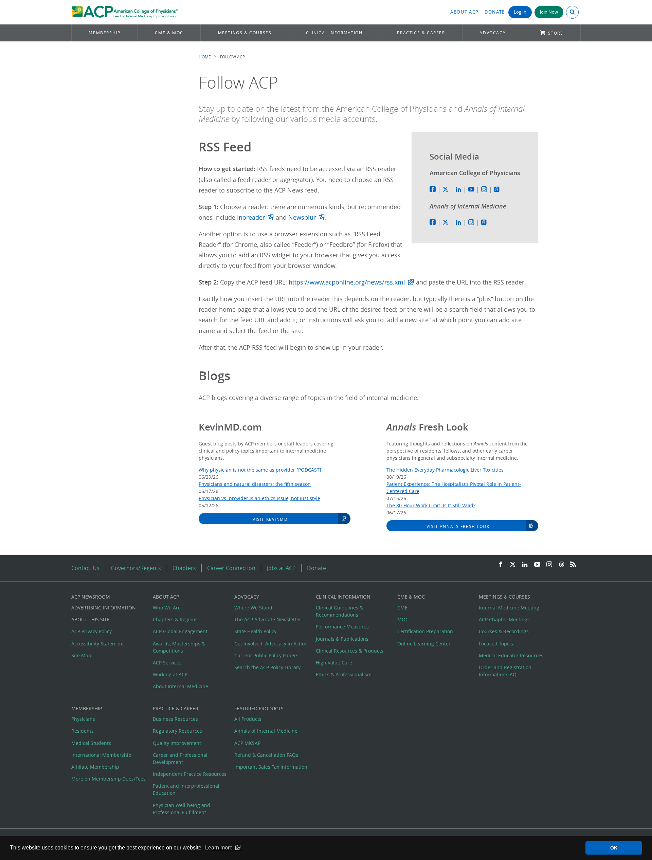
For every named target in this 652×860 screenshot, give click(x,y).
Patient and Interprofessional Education (186, 789)
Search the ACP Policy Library (267, 667)
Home (205, 57)
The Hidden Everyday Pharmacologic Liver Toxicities (445, 469)
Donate (495, 12)
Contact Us (85, 568)
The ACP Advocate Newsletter (267, 619)
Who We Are (167, 607)
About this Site (90, 619)
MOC (403, 619)
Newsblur (302, 217)
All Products (247, 719)
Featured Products (259, 708)
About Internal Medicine (180, 686)
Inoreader (251, 217)
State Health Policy (255, 631)
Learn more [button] (219, 847)
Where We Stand (253, 607)
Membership (104, 33)
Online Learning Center (424, 643)
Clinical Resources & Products (349, 650)
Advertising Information (103, 607)
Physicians (83, 719)
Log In (520, 12)
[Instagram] (549, 565)
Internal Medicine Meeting (509, 607)
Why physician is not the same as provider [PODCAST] (260, 469)
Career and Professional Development (180, 758)
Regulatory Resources (177, 731)
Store (555, 33)
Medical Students (91, 743)
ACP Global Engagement (180, 631)
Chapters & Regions (175, 619)
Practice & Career (421, 33)
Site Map (81, 655)
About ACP (464, 12)
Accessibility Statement (97, 643)
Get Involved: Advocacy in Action (271, 643)
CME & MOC (169, 33)
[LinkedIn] (525, 565)
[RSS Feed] (573, 565)
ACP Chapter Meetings (504, 619)
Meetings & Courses (245, 33)
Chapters (184, 568)
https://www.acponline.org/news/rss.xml (347, 282)
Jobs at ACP (281, 568)
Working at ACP (170, 674)
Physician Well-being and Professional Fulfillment (181, 809)
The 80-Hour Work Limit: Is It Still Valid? (430, 505)
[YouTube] (537, 565)
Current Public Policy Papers (266, 655)
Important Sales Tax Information (270, 767)
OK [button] (613, 847)
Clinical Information (334, 33)
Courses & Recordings (504, 631)
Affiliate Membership (95, 767)
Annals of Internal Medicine (265, 731)
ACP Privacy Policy (91, 631)
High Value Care (334, 662)
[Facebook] (500, 565)
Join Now (549, 12)
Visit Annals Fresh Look (458, 526)
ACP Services (167, 662)
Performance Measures (342, 626)
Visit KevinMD (270, 519)
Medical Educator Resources (511, 655)
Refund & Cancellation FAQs (266, 755)
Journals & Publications (342, 639)
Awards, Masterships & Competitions (179, 647)
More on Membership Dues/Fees (108, 778)
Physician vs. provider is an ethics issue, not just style (259, 498)
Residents (82, 731)
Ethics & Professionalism (344, 674)
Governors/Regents (136, 568)
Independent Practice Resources (190, 774)
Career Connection (231, 568)
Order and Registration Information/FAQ (505, 671)
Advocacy (492, 33)
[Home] (124, 12)
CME (402, 607)
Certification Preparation (425, 631)
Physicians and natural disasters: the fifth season (255, 484)
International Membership (101, 755)
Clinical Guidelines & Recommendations (339, 611)
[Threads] (561, 565)
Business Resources (175, 719)
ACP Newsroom (90, 596)
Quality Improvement (177, 743)
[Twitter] (513, 565)
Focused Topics (496, 643)
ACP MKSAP (247, 743)
